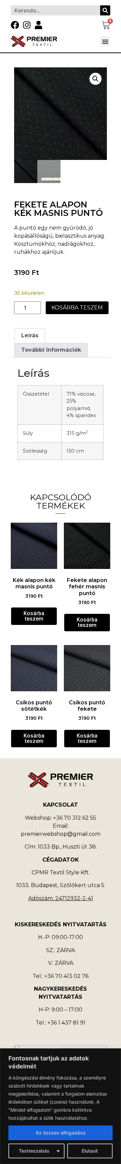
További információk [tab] (51, 350)
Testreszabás (34, 1151)
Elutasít (90, 1151)
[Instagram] (27, 25)
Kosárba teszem (77, 307)
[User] (38, 25)
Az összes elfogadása (60, 1133)
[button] (105, 42)
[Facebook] (15, 25)
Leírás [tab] (29, 335)
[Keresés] (105, 10)
